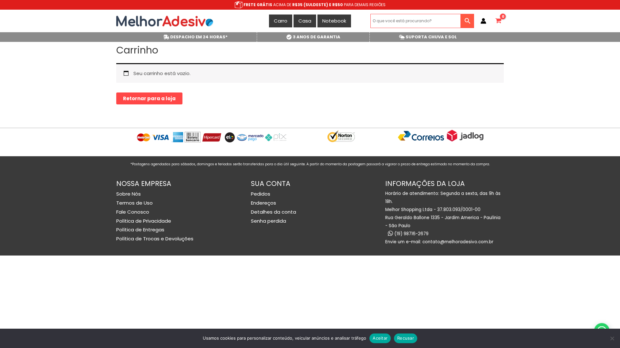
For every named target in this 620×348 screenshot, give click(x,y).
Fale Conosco (132, 211)
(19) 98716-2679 (411, 234)
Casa (304, 20)
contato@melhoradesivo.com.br (457, 242)
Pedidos (260, 193)
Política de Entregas (140, 229)
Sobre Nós (128, 193)
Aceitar (380, 338)
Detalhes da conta (273, 211)
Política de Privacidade (143, 221)
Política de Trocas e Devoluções (154, 238)
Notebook (334, 20)
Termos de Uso (134, 202)
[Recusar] (612, 338)
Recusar (405, 338)
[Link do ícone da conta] (483, 21)
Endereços (263, 202)
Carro (280, 20)
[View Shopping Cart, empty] (498, 20)
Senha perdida (268, 221)
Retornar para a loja (149, 98)
